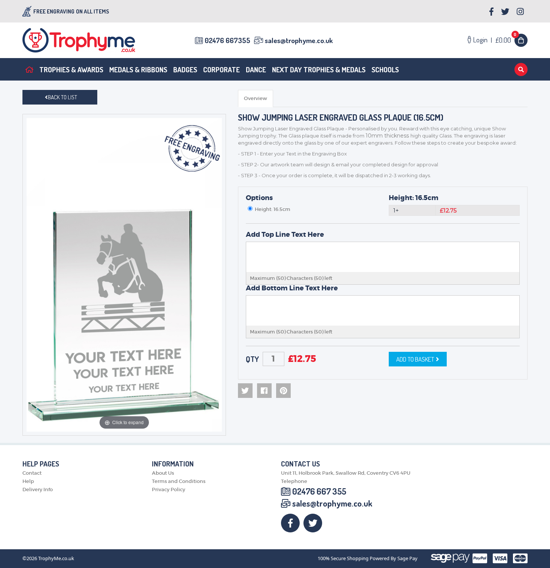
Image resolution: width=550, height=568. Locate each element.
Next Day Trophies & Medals (319, 69)
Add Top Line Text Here (285, 234)
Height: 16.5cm (414, 197)
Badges (185, 69)
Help (28, 481)
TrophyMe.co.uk (56, 558)
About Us (163, 473)
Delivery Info (37, 489)
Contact (32, 473)
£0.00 (506, 40)
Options (259, 197)
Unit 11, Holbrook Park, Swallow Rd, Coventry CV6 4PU (345, 473)
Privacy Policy (168, 489)
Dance (256, 69)
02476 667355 (227, 40)
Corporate (221, 69)
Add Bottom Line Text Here (292, 288)
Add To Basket (415, 359)
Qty (252, 359)
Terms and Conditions (178, 481)
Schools (385, 69)
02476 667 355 (319, 491)
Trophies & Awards (71, 69)
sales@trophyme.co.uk (299, 40)
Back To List (62, 97)
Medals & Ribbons (138, 69)
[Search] (521, 69)
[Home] (29, 69)
